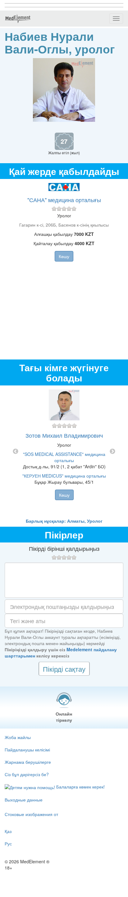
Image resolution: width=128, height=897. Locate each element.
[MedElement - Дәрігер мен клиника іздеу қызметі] (17, 18)
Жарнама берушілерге (28, 762)
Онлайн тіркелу (64, 717)
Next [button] (112, 451)
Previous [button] (15, 451)
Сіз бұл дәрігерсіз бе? (27, 774)
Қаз (8, 831)
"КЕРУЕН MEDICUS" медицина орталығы (64, 476)
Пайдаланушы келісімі (27, 749)
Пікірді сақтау (64, 669)
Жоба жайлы (18, 737)
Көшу (64, 256)
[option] (64, 451)
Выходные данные (24, 800)
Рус (8, 843)
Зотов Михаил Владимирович (64, 435)
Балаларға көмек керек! (80, 787)
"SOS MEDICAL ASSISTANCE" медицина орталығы (64, 457)
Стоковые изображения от (31, 814)
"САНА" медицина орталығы (64, 200)
